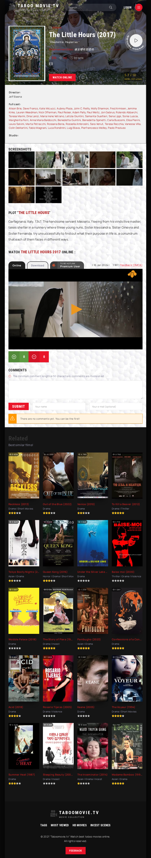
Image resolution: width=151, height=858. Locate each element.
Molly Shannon (100, 108)
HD (65, 58)
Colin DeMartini (18, 128)
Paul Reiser (64, 112)
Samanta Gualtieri (96, 116)
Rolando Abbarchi (126, 112)
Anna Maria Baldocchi (43, 120)
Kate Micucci (47, 108)
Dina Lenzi (33, 116)
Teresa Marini (17, 116)
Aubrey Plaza (64, 108)
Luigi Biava (73, 128)
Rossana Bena (55, 124)
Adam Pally (78, 112)
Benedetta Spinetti (94, 120)
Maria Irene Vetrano (52, 116)
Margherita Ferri (18, 120)
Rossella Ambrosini (77, 124)
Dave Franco (30, 108)
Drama (57, 27)
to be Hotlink (70, 265)
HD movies (80, 825)
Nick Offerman (47, 112)
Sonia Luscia (130, 116)
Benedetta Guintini (69, 120)
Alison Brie (15, 108)
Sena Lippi (115, 116)
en (54, 58)
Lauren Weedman (26, 112)
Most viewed (60, 825)
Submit (18, 406)
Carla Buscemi (116, 120)
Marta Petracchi (35, 124)
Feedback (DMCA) (131, 265)
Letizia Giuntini (74, 116)
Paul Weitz (93, 112)
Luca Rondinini (57, 128)
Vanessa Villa (133, 124)
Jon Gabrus (108, 112)
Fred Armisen (118, 108)
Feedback (75, 850)
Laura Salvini (16, 124)
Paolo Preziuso (117, 128)
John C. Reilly (81, 108)
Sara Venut (96, 124)
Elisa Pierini (133, 120)
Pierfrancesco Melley (94, 128)
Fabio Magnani (38, 128)
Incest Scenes (100, 825)
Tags (43, 825)
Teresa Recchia (114, 124)
